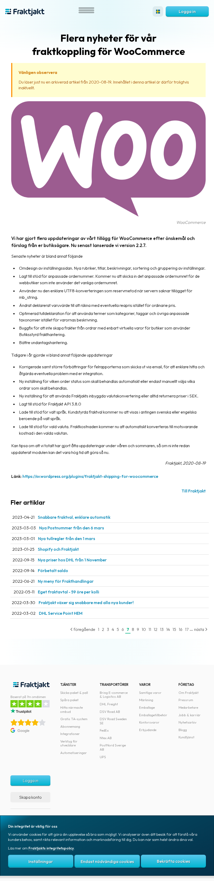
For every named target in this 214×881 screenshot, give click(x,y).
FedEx (104, 730)
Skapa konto (30, 797)
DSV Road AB (110, 711)
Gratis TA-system (73, 719)
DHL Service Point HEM (60, 613)
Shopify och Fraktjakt (58, 549)
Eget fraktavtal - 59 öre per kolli (68, 591)
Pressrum (186, 700)
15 (174, 629)
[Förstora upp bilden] (108, 215)
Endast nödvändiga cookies (107, 861)
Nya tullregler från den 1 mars (66, 538)
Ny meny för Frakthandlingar (66, 581)
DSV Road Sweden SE (113, 721)
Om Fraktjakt (189, 692)
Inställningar (40, 861)
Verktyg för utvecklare (69, 743)
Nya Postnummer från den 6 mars (71, 527)
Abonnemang (70, 726)
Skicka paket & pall (74, 692)
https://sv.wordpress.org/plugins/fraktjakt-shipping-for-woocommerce (90, 476)
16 (180, 629)
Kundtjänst (186, 737)
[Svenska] (158, 11)
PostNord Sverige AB (113, 747)
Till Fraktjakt (194, 490)
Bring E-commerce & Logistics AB (114, 694)
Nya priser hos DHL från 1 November (72, 559)
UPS (103, 757)
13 (162, 629)
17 (186, 629)
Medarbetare (188, 707)
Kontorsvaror (149, 722)
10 (144, 629)
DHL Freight (109, 704)
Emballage (147, 707)
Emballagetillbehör (153, 715)
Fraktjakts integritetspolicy (51, 848)
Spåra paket (69, 700)
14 (168, 629)
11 (149, 629)
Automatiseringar (73, 753)
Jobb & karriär (190, 715)
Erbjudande (147, 730)
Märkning (146, 700)
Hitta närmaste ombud (71, 709)
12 (155, 629)
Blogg (183, 730)
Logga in (187, 11)
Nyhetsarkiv (188, 722)
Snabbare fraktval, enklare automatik (74, 517)
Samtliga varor (150, 692)
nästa (199, 629)
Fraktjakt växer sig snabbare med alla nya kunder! (86, 602)
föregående (84, 629)
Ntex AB (106, 738)
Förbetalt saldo (53, 570)
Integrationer (70, 734)
